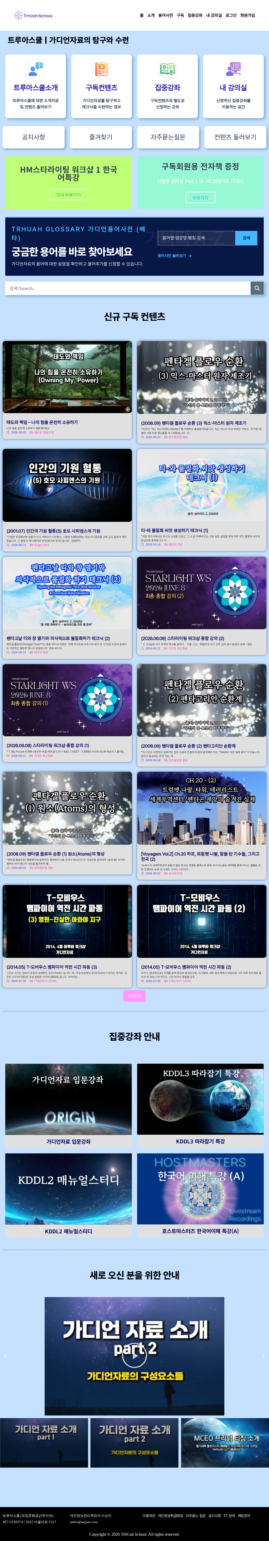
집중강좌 (195, 15)
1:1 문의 (229, 1516)
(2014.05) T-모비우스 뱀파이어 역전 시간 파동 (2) (186, 967)
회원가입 (247, 15)
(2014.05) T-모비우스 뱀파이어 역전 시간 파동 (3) (52, 967)
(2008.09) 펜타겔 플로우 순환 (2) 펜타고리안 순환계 (188, 746)
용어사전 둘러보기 (175, 255)
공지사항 (214, 1516)
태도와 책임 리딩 (44, 432)
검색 (246, 238)
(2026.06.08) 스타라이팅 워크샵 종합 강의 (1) (48, 745)
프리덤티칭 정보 (178, 437)
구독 (180, 15)
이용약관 (149, 1516)
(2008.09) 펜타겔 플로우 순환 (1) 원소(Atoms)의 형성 (56, 854)
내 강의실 (214, 15)
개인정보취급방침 (170, 1516)
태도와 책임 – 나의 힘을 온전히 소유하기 (42, 422)
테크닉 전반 (176, 544)
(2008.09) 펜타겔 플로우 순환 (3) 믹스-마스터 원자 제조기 (194, 423)
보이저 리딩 (176, 873)
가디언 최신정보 (178, 648)
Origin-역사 (41, 545)
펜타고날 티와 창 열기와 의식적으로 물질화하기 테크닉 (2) (58, 638)
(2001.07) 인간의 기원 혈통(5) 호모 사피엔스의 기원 (53, 531)
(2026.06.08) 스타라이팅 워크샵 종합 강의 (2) (182, 638)
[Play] (134, 1356)
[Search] (257, 288)
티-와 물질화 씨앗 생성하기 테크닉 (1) (174, 530)
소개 (151, 15)
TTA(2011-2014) (45, 981)
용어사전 (165, 15)
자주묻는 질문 (196, 1516)
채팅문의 (244, 1516)
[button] (5, 1356)
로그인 (231, 15)
